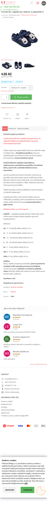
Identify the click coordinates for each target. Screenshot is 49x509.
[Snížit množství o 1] (9, 98)
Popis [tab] (5, 128)
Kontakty (4, 407)
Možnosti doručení (7, 91)
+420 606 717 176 (10, 385)
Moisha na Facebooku (12, 389)
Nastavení (9, 490)
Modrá (13, 292)
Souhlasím (27, 490)
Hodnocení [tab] (12, 128)
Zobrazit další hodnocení (38, 364)
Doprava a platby (7, 401)
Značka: (8, 17)
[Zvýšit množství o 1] (9, 96)
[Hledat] (31, 3)
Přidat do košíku (22, 97)
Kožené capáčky (17, 287)
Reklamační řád (6, 404)
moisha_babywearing (12, 392)
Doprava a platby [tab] (23, 128)
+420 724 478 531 (10, 382)
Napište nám (5, 413)
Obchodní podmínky (8, 410)
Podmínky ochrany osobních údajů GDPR (14, 416)
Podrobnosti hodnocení (29, 15)
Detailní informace (7, 108)
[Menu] (43, 3)
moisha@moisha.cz (11, 379)
